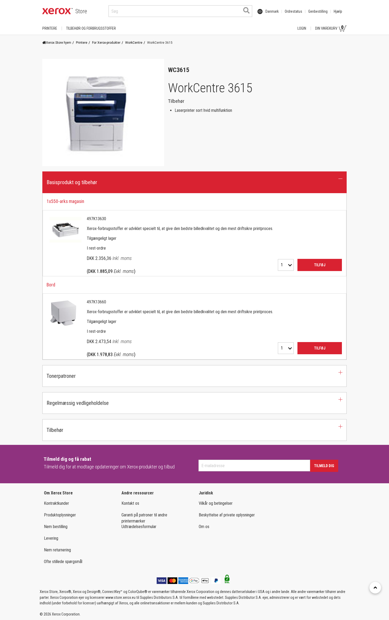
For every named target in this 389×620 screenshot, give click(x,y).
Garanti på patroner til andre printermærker (144, 518)
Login (301, 28)
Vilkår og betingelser (216, 503)
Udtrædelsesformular (138, 526)
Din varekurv (329, 27)
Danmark (272, 11)
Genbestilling (318, 11)
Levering (51, 538)
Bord (51, 284)
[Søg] (246, 10)
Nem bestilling (55, 526)
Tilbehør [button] (55, 430)
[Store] (57, 11)
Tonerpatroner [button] (61, 376)
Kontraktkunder (56, 503)
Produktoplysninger (60, 514)
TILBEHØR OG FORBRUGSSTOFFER (91, 28)
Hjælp (338, 11)
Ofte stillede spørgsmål (63, 561)
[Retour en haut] (375, 588)
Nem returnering (57, 549)
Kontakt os (130, 503)
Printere (49, 28)
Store (81, 11)
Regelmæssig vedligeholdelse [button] (78, 403)
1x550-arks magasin (65, 201)
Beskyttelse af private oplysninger (227, 514)
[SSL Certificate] (227, 580)
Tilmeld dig (324, 466)
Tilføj (319, 265)
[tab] (194, 276)
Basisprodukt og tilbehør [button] (72, 182)
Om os (204, 526)
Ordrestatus (293, 11)
